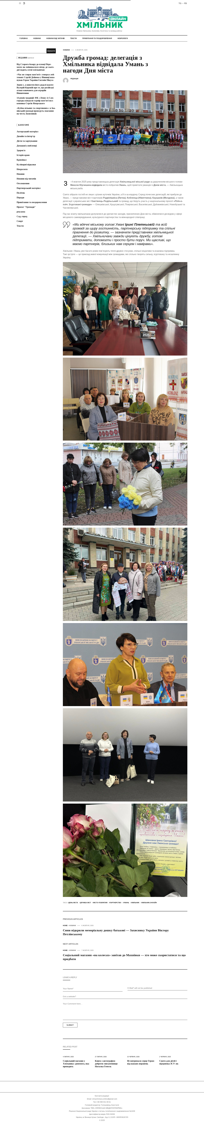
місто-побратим (100, 902)
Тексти (73, 38)
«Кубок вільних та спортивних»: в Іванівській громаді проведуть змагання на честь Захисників (36, 111)
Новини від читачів (55, 38)
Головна (23, 38)
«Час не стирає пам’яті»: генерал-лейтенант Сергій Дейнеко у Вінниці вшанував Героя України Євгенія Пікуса (36, 77)
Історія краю (23, 155)
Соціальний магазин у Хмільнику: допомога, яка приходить (76, 1064)
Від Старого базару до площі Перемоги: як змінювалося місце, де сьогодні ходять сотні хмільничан (35, 67)
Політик (21, 193)
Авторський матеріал (27, 131)
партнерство (115, 902)
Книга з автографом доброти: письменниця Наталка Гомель (106, 1064)
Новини (37, 38)
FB (185, 3)
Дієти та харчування (27, 141)
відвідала (97, 185)
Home (65, 925)
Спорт (20, 221)
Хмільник (135, 902)
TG (180, 3)
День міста (73, 902)
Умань (126, 902)
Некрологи (123, 38)
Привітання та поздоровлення (97, 38)
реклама (21, 212)
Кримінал (22, 160)
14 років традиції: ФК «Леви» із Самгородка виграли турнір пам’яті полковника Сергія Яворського (35, 101)
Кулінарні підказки (26, 164)
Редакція (74, 78)
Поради (20, 197)
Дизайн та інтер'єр (26, 136)
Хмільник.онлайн (149, 902)
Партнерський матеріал (29, 188)
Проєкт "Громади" (26, 207)
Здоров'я (21, 150)
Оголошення (23, 183)
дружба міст (85, 902)
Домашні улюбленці (27, 145)
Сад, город (22, 216)
